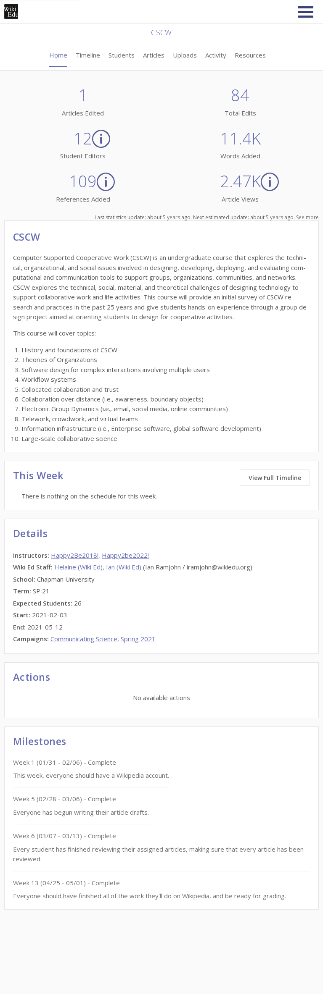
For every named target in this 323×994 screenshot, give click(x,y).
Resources (250, 55)
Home (58, 55)
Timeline (88, 55)
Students (122, 55)
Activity (215, 55)
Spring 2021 (138, 639)
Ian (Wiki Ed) (123, 567)
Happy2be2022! (125, 555)
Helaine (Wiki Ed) (78, 567)
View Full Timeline (275, 478)
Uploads (185, 55)
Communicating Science (83, 639)
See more (307, 217)
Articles (153, 55)
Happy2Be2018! (74, 555)
